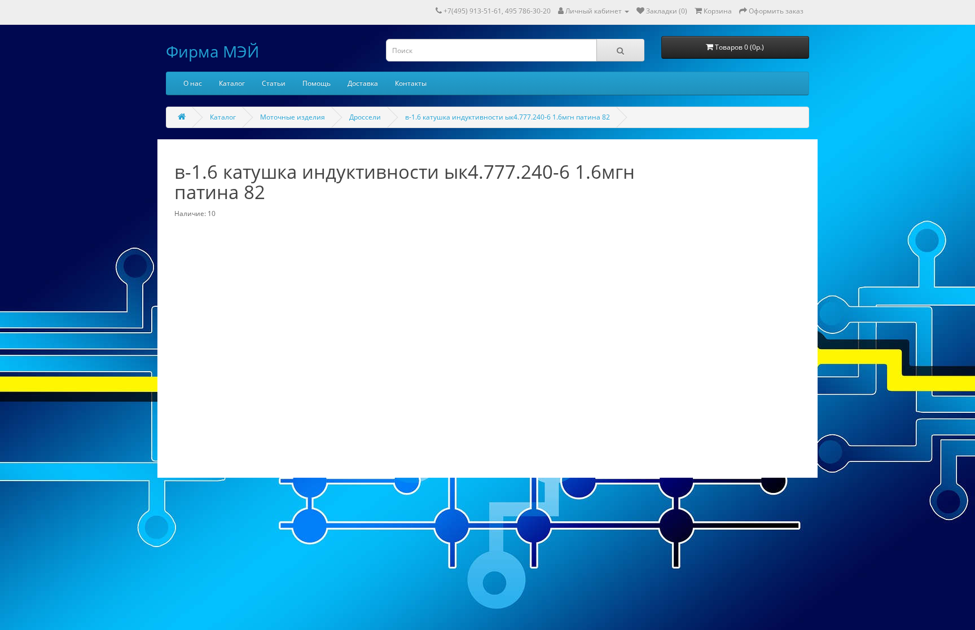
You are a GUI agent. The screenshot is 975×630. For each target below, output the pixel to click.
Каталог (232, 83)
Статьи (274, 83)
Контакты (411, 83)
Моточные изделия (292, 117)
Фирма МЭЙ (212, 51)
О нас (192, 83)
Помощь (316, 83)
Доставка (363, 83)
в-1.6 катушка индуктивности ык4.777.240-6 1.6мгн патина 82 (507, 117)
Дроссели (365, 117)
